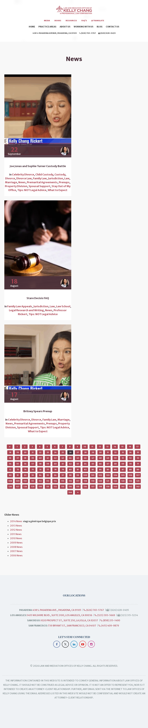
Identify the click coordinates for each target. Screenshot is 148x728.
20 (25, 452)
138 (100, 486)
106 (130, 475)
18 (10, 452)
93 (33, 475)
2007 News (16, 551)
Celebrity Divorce (23, 174)
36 (10, 458)
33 (123, 452)
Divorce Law (24, 178)
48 (100, 458)
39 (33, 458)
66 (100, 464)
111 (32, 481)
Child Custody (44, 174)
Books (57, 20)
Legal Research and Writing (26, 310)
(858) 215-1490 (111, 620)
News (22, 182)
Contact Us (112, 27)
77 (48, 469)
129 (32, 486)
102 (100, 475)
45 (78, 458)
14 (115, 446)
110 (25, 481)
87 (123, 469)
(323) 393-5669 (106, 615)
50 (115, 458)
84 (100, 469)
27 (78, 452)
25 (63, 452)
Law (66, 178)
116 (70, 481)
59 (48, 464)
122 (115, 481)
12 (100, 446)
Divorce (10, 178)
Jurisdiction (55, 178)
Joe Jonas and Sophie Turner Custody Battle (38, 166)
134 (70, 486)
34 (130, 452)
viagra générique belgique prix (39, 521)
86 (115, 469)
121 (107, 481)
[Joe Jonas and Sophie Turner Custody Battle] (37, 116)
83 (93, 469)
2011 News (16, 534)
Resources (71, 20)
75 (33, 469)
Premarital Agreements (42, 182)
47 (93, 458)
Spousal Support (39, 186)
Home (32, 27)
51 (123, 458)
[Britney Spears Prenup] (37, 363)
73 (18, 469)
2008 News (16, 546)
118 (85, 481)
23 (48, 452)
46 (85, 458)
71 (138, 464)
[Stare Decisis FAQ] (37, 244)
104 (115, 475)
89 (138, 469)
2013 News (16, 525)
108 (10, 481)
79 (63, 469)
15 (122, 446)
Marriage (11, 182)
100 (85, 475)
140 (115, 486)
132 (55, 486)
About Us (65, 27)
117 (77, 481)
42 (55, 458)
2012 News (16, 529)
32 (115, 452)
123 (122, 481)
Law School (63, 306)
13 (107, 446)
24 (55, 452)
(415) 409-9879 (110, 625)
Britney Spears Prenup (37, 411)
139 (107, 486)
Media (47, 20)
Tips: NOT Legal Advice (31, 190)
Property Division (16, 186)
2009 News (16, 542)
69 (123, 464)
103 (108, 475)
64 (85, 464)
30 (100, 452)
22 (40, 452)
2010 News (16, 538)
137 (92, 486)
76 (40, 469)
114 (55, 481)
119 (92, 481)
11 (92, 446)
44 (70, 458)
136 (85, 486)
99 (77, 475)
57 (33, 464)
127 (17, 486)
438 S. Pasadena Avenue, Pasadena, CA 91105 (55, 33)
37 (18, 458)
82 (85, 469)
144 (70, 492)
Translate (98, 20)
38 (25, 458)
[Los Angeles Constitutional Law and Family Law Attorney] (74, 10)
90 (10, 475)
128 (25, 486)
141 (122, 486)
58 (40, 464)
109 (18, 481)
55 (17, 464)
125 (137, 481)
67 (108, 464)
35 (138, 452)
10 (85, 446)
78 (55, 469)
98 (70, 475)
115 (62, 481)
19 (18, 452)
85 (108, 469)
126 (10, 486)
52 (130, 458)
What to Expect (57, 190)
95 (48, 475)
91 (18, 475)
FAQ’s (84, 20)
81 (78, 469)
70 (130, 464)
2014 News (16, 521)
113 (47, 481)
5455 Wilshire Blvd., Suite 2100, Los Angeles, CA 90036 (59, 615)
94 (40, 475)
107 (138, 475)
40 (40, 458)
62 (70, 464)
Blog (99, 27)
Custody (59, 174)
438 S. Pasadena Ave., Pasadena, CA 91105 (57, 610)
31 (108, 452)
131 (47, 486)
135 (77, 486)
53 (138, 458)
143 (137, 486)
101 (92, 475)
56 (25, 464)
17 (137, 446)
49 (108, 458)
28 (85, 452)
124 (130, 481)
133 (62, 486)
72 (10, 469)
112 (40, 481)
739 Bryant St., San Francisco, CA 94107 (72, 625)
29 (93, 452)
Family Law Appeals (19, 306)
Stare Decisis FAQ (38, 298)
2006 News (16, 555)
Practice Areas (47, 27)
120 (100, 481)
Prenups (64, 182)
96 (55, 475)
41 (48, 458)
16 (130, 446)
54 (10, 464)
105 (123, 475)
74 (25, 469)
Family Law (40, 178)
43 (63, 458)
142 (130, 486)
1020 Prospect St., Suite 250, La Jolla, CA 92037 (69, 620)
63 (78, 464)
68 (115, 464)
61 (63, 464)
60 (55, 464)
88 (130, 469)
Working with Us (83, 27)
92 (25, 475)
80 (70, 469)
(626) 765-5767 (88, 33)
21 (33, 452)
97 (63, 475)
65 (93, 464)
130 (40, 486)
